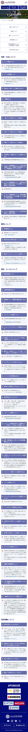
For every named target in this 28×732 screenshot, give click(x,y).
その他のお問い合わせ (14, 49)
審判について (14, 31)
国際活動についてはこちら (10, 638)
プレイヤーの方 (5, 7)
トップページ (3, 20)
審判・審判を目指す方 (14, 7)
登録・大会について (14, 27)
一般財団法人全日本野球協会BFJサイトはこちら (15, 263)
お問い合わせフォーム (20, 631)
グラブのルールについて (11, 392)
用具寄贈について (14, 39)
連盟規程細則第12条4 (10, 418)
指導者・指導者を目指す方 (23, 7)
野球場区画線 (8, 309)
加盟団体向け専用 (21, 725)
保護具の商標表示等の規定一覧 (12, 576)
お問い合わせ (8, 725)
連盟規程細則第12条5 (10, 322)
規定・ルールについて (14, 35)
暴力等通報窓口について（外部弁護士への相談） (14, 44)
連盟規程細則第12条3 (10, 491)
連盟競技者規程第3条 (10, 177)
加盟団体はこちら (9, 69)
